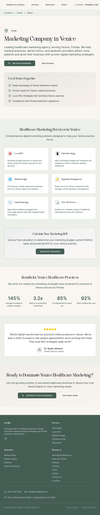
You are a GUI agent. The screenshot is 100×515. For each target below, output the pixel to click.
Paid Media (57, 428)
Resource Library (59, 459)
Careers (55, 473)
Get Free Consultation (21, 63)
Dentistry (8, 462)
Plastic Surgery (10, 459)
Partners (55, 466)
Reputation (56, 443)
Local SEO (56, 432)
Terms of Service (89, 507)
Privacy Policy (72, 507)
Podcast (55, 462)
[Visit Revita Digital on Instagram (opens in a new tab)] (5, 438)
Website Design (58, 435)
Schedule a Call (91, 5)
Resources (50, 5)
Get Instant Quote (70, 395)
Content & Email (58, 439)
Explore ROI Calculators (50, 251)
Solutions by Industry (15, 5)
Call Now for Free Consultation (39, 395)
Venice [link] (30, 13)
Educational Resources (61, 455)
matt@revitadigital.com (38, 492)
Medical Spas (10, 455)
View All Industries (12, 466)
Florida (20, 13)
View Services (48, 63)
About (64, 5)
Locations (79, 5)
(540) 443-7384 (14, 492)
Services (35, 5)
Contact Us (57, 477)
